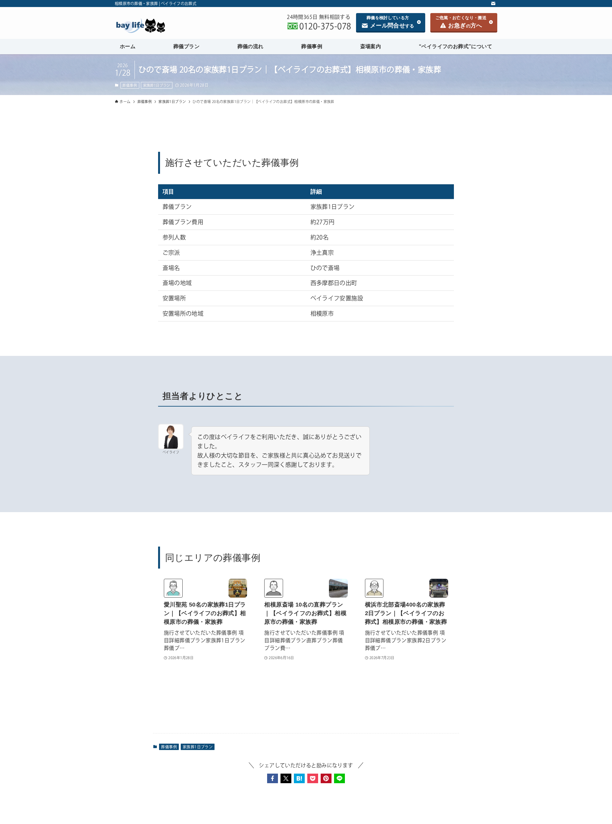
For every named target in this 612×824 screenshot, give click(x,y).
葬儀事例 (129, 85)
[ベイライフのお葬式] (164, 25)
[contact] (493, 3)
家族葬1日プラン (157, 85)
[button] (272, 778)
